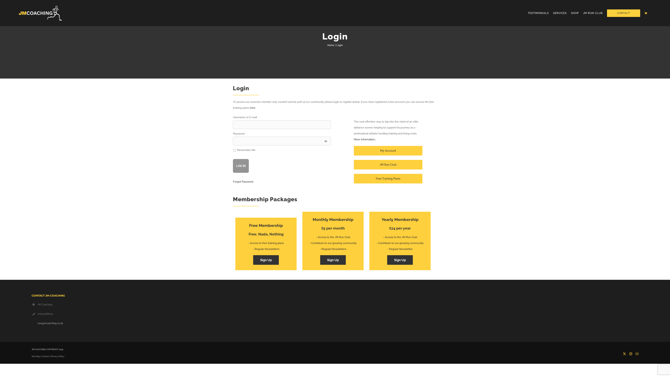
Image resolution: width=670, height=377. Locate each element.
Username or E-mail (245, 117)
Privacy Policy (57, 356)
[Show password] (326, 141)
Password (238, 133)
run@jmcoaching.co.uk (50, 323)
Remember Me (245, 150)
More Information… (365, 139)
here (252, 107)
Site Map (36, 356)
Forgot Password (243, 181)
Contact (45, 356)
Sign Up (266, 260)
